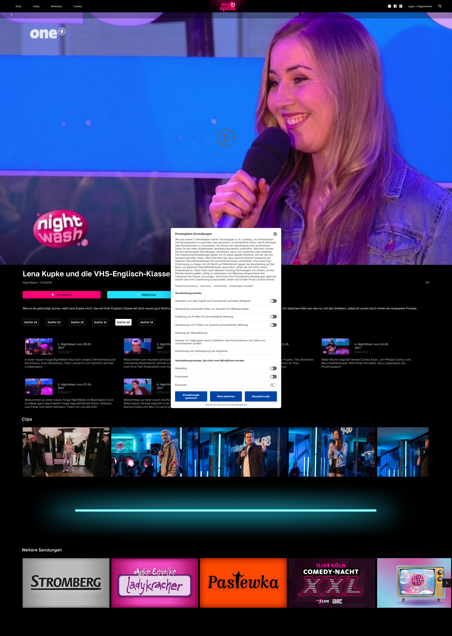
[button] (18, 6)
